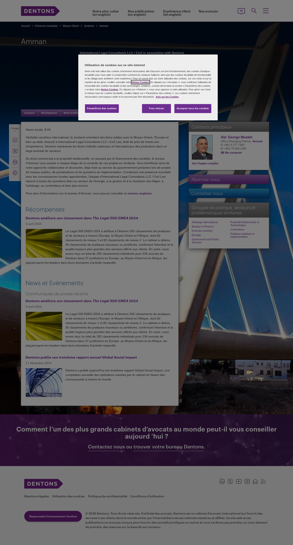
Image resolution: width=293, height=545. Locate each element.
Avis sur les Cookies (167, 96)
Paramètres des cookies (102, 108)
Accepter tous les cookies (193, 108)
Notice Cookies (140, 82)
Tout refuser (156, 108)
